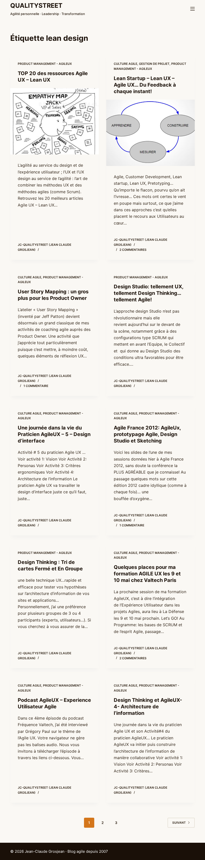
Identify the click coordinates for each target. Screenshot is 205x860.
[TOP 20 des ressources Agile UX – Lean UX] (54, 121)
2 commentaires (133, 250)
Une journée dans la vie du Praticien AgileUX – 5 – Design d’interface (54, 434)
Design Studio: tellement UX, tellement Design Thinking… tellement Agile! (148, 293)
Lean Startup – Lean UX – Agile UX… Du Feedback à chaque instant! (145, 84)
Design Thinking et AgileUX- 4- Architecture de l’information (148, 706)
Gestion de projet (154, 64)
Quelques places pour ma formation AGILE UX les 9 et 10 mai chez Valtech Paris (147, 573)
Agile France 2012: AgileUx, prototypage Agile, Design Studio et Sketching (147, 434)
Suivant (179, 822)
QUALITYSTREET (36, 5)
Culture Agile (125, 64)
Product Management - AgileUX (45, 64)
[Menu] (192, 9)
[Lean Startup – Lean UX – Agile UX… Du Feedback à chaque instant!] (150, 133)
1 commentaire (36, 386)
